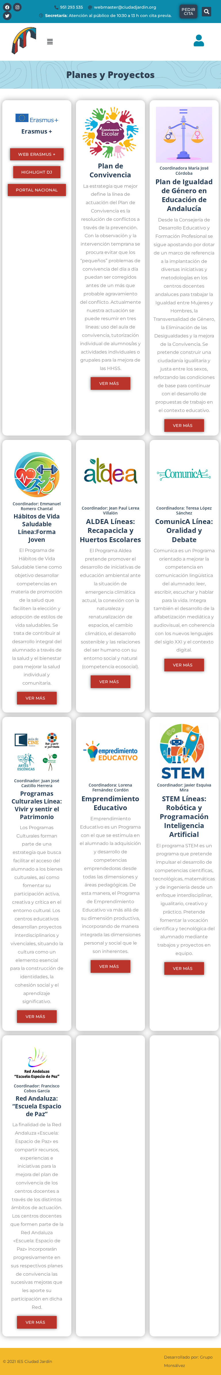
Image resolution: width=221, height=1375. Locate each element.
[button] (110, 42)
